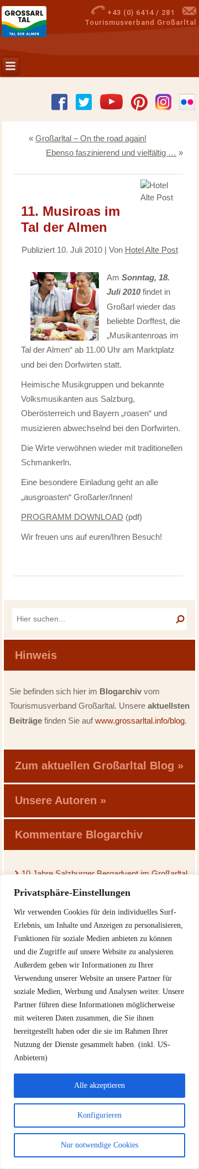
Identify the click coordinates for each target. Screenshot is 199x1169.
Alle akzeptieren (99, 1085)
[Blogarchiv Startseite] (40, 21)
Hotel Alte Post (151, 249)
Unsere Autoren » (60, 800)
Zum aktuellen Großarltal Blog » (99, 765)
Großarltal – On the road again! (90, 138)
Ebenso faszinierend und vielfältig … (111, 152)
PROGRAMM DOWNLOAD (72, 517)
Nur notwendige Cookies (99, 1145)
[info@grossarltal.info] (189, 12)
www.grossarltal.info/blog (140, 720)
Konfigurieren (99, 1115)
